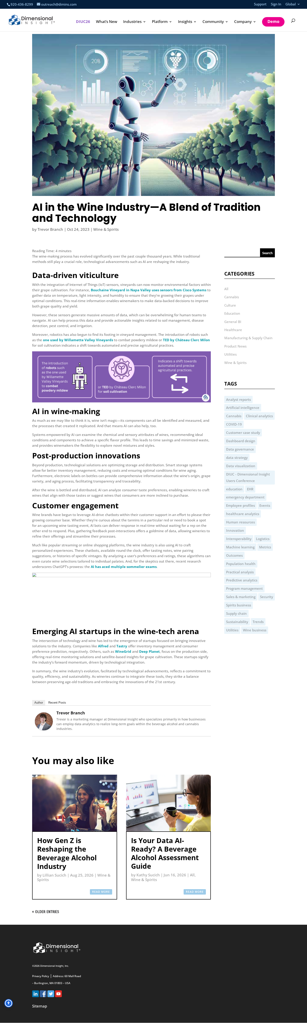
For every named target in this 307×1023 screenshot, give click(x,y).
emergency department (245, 497)
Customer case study (243, 432)
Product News (235, 346)
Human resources (240, 522)
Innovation (235, 530)
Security (266, 597)
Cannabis (231, 297)
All (192, 874)
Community (213, 22)
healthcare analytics (242, 514)
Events (264, 505)
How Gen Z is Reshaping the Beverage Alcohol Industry (67, 853)
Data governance (240, 449)
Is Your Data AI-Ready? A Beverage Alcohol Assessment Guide (165, 853)
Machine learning (240, 547)
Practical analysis (240, 572)
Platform (160, 22)
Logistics (262, 538)
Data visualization (240, 466)
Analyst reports (238, 399)
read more (101, 892)
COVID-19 (234, 424)
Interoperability (238, 538)
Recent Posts (57, 702)
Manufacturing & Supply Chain (248, 338)
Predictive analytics (241, 580)
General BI (232, 321)
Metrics (265, 547)
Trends (258, 621)
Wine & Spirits (106, 229)
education (234, 489)
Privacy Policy (40, 976)
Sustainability (237, 621)
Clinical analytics (259, 416)
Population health (241, 563)
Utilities (230, 354)
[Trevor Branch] (44, 729)
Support (260, 4)
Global (290, 4)
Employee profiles (240, 505)
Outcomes (234, 555)
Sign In (276, 4)
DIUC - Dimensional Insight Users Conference (248, 477)
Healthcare (233, 330)
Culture (230, 305)
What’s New (106, 22)
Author (38, 702)
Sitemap (39, 1006)
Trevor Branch (50, 229)
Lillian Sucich (54, 875)
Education (232, 313)
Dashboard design (240, 441)
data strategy (237, 457)
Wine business (254, 630)
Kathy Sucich (148, 874)
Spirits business (238, 605)
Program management (244, 588)
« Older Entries (45, 912)
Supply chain (236, 613)
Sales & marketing (241, 597)
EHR (250, 489)
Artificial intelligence (242, 407)
